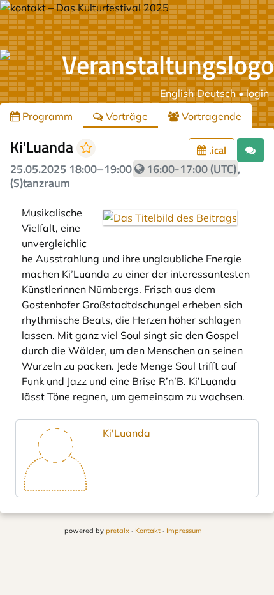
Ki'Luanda (126, 432)
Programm (46, 116)
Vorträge (125, 116)
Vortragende (210, 116)
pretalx (117, 530)
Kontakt (148, 530)
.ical (216, 150)
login (257, 93)
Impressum (184, 530)
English (177, 93)
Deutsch (216, 93)
